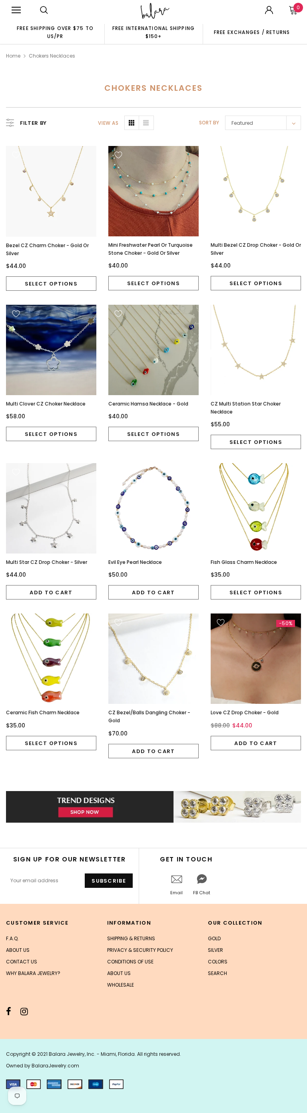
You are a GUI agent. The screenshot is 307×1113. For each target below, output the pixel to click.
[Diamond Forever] (153, 807)
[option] (55, 32)
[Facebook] (8, 1011)
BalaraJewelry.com (55, 1065)
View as (108, 123)
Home (13, 55)
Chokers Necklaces (52, 55)
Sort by (209, 122)
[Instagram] (24, 1011)
